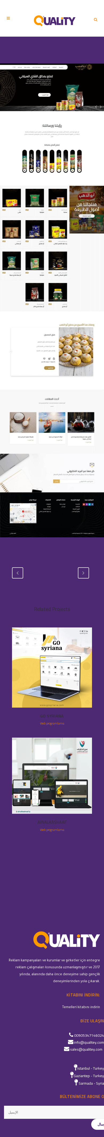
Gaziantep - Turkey (89, 1075)
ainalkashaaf (52, 822)
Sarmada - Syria (91, 1083)
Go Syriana (52, 716)
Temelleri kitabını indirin (81, 1007)
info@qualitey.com (89, 1042)
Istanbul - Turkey (90, 1068)
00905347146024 (89, 1035)
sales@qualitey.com (86, 1049)
